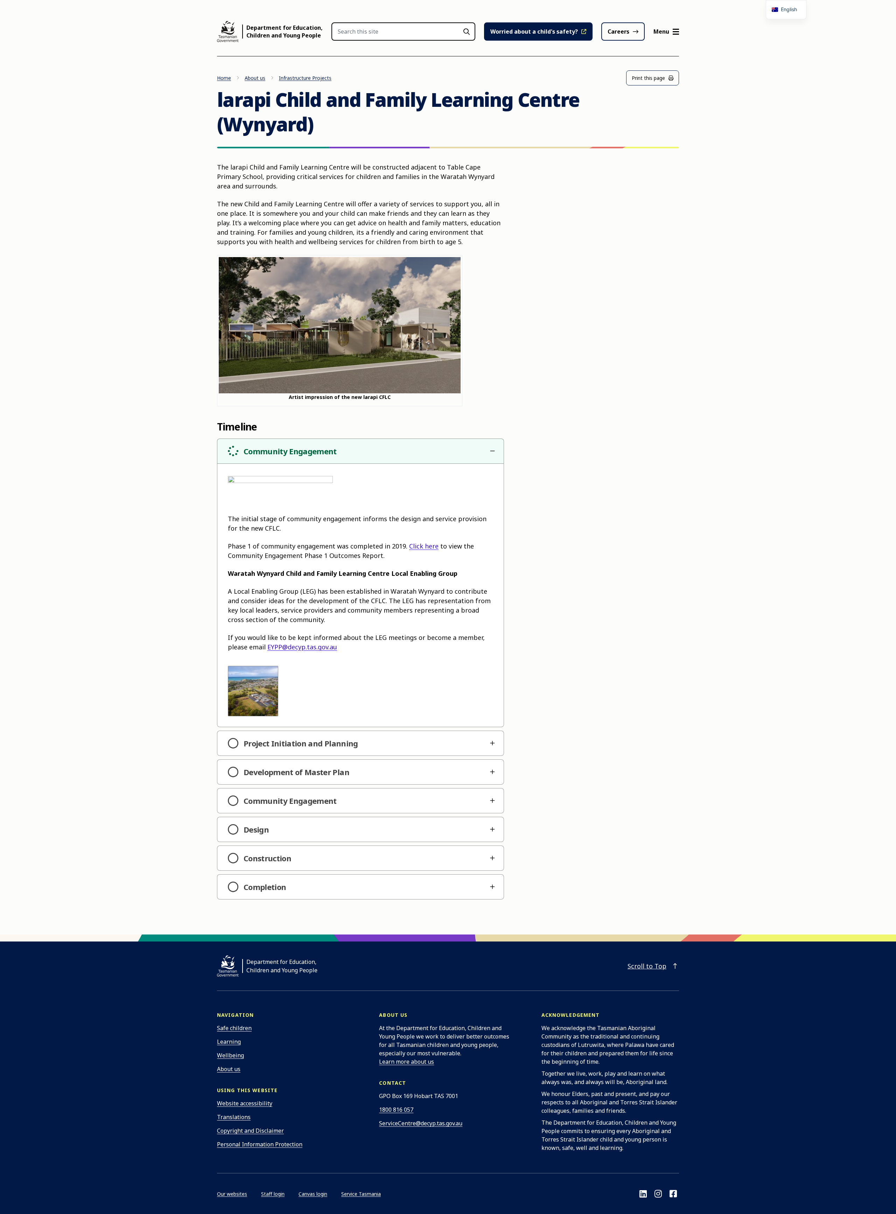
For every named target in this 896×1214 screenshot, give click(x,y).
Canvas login (313, 1194)
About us (255, 78)
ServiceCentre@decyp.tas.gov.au (420, 1123)
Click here (424, 546)
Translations (234, 1117)
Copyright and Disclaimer (250, 1130)
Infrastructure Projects (305, 78)
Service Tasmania (361, 1194)
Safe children (234, 1028)
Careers (618, 31)
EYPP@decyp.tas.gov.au (302, 647)
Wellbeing (230, 1055)
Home (224, 78)
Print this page (648, 78)
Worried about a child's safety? (534, 31)
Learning (229, 1042)
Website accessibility (244, 1103)
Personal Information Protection (259, 1144)
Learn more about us (406, 1061)
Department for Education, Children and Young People (284, 31)
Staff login (273, 1194)
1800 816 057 (396, 1109)
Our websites (232, 1194)
